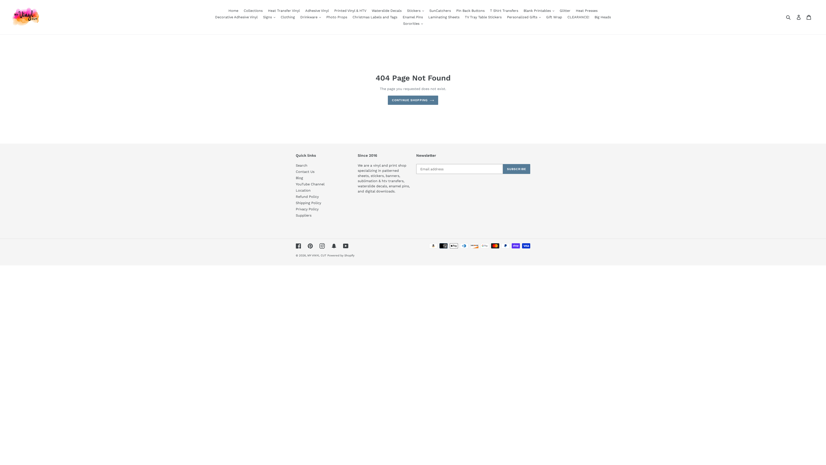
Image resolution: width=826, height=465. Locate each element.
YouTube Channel (310, 184)
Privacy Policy (307, 209)
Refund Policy (307, 197)
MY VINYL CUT (316, 255)
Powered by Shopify (340, 255)
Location (303, 190)
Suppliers (303, 215)
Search (301, 165)
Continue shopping (410, 100)
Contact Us (305, 172)
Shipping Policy (308, 203)
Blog (299, 178)
